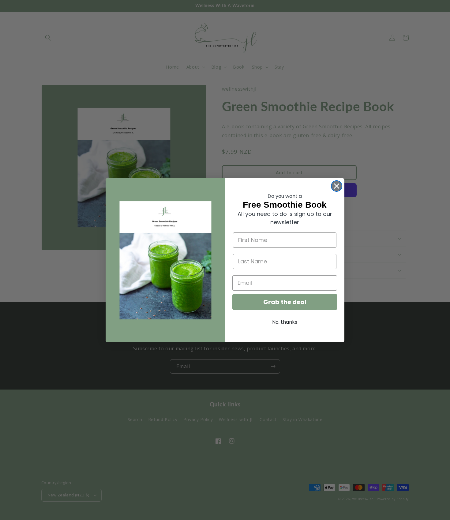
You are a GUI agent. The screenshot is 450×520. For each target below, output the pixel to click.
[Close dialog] (336, 186)
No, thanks (284, 322)
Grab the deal (284, 302)
